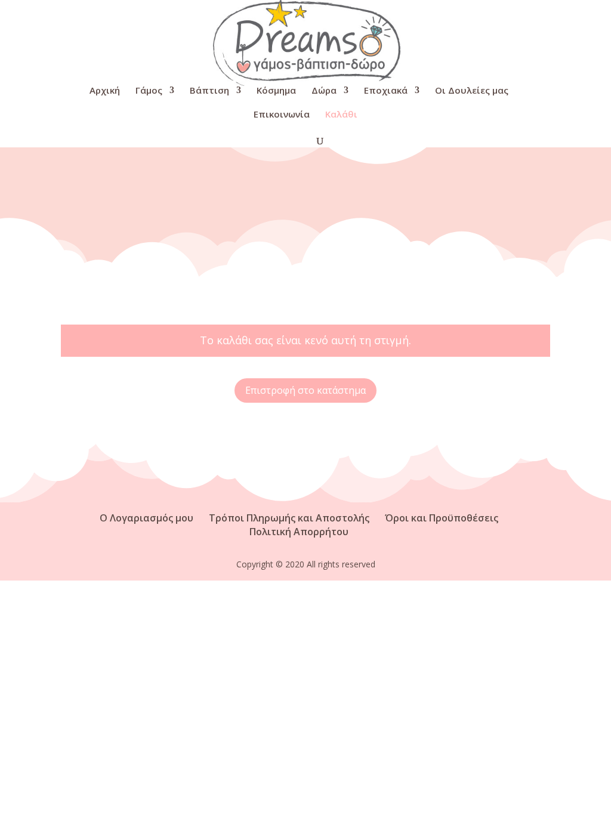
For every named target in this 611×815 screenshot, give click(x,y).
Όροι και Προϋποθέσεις (441, 517)
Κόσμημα (276, 91)
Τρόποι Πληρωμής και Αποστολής (289, 517)
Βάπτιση (209, 91)
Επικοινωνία (282, 115)
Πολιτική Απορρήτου (298, 531)
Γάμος (148, 91)
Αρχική (105, 91)
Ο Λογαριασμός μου (146, 517)
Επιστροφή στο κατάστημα (305, 390)
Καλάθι (341, 115)
